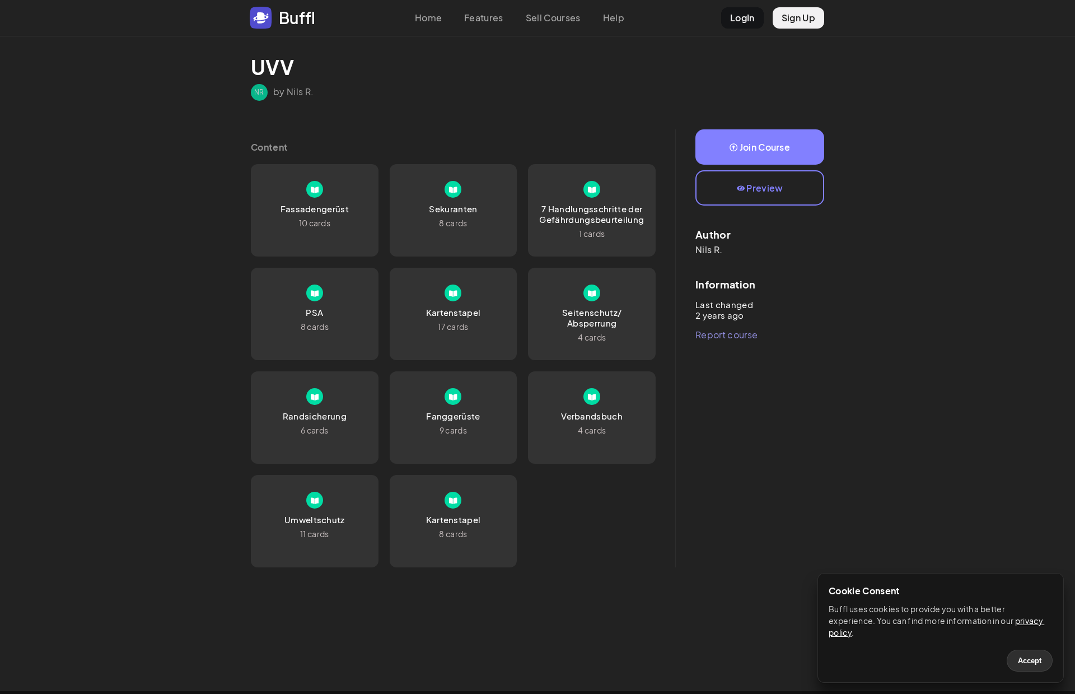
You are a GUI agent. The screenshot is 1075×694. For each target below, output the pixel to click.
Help (613, 18)
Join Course (765, 147)
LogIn (742, 18)
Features (483, 18)
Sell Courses (553, 18)
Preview (764, 188)
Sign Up (798, 18)
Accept (1029, 660)
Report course (726, 335)
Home (428, 18)
